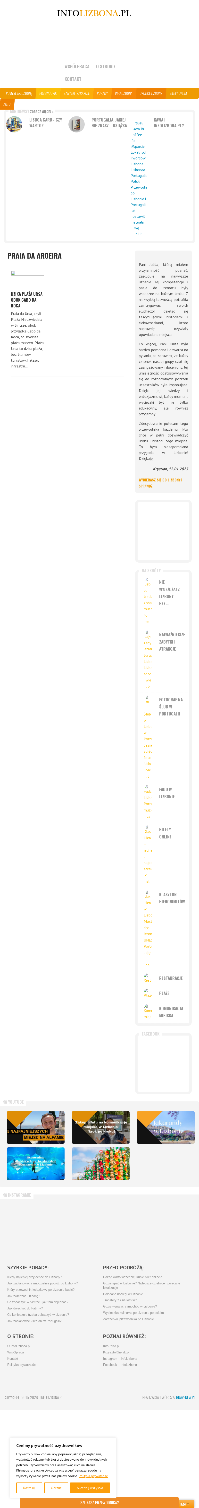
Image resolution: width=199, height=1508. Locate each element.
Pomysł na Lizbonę (19, 93)
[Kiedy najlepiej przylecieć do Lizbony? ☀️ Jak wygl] (52, 1224)
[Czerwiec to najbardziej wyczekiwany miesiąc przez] (147, 1224)
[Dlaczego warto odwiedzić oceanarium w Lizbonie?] (36, 1163)
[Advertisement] (163, 531)
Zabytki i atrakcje (77, 93)
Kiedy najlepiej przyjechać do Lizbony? (34, 1277)
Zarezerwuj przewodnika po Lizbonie (128, 1319)
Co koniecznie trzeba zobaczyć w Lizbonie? (38, 1314)
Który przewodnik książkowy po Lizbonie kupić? (41, 1289)
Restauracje (171, 978)
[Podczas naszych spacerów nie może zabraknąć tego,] (115, 1224)
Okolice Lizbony (151, 93)
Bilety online (178, 93)
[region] (63, 1468)
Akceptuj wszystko (90, 1488)
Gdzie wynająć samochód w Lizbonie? (130, 1306)
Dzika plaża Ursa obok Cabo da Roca (26, 300)
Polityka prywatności (93, 1476)
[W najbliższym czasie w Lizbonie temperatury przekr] (83, 1224)
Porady (102, 93)
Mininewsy (32, 111)
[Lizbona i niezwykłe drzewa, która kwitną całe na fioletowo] (166, 1127)
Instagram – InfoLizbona (120, 1358)
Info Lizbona (124, 93)
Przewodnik (48, 93)
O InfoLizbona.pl (18, 1346)
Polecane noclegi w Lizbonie (123, 1294)
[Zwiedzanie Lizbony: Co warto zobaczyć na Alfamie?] (36, 1127)
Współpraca (77, 66)
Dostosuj (29, 1488)
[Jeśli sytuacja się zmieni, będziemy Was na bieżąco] (20, 1224)
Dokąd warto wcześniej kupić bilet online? (132, 1277)
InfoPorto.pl (111, 1346)
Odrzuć (56, 1488)
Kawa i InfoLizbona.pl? (169, 123)
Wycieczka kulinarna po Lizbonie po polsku (133, 1313)
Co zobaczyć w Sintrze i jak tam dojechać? (37, 1302)
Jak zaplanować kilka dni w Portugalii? (34, 1321)
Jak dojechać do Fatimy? (25, 1308)
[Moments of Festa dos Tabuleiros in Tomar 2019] (101, 1163)
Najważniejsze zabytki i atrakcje (172, 641)
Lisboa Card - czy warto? (45, 123)
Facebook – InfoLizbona (120, 1365)
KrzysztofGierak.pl (116, 1352)
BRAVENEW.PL (185, 1397)
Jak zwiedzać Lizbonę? (23, 1296)
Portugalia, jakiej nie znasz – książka (109, 123)
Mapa (21, 104)
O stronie (106, 66)
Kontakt (73, 79)
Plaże (164, 993)
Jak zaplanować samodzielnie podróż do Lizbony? (42, 1283)
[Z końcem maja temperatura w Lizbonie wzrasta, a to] (179, 1224)
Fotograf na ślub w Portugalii (171, 707)
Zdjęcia (37, 104)
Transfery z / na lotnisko (120, 1300)
